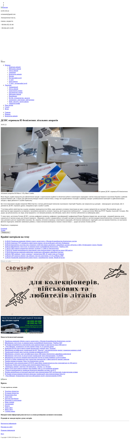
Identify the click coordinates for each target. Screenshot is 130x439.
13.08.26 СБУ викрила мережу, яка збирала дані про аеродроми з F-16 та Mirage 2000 (34, 256)
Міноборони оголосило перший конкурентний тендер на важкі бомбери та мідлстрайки (35, 357)
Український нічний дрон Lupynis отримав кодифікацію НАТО (27, 352)
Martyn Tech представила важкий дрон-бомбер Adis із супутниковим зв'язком (31, 368)
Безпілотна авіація (15, 74)
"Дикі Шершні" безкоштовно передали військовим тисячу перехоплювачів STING (33, 376)
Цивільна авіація (15, 67)
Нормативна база (11, 395)
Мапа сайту (9, 409)
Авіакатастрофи (14, 103)
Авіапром (12, 72)
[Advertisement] (62, 45)
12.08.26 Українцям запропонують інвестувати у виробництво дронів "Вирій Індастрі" (35, 257)
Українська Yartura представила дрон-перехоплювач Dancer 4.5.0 (27, 365)
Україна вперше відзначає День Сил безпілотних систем (24, 361)
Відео (7, 109)
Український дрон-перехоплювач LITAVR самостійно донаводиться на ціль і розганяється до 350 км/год (41, 363)
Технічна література (12, 391)
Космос (11, 76)
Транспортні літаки (15, 91)
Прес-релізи (9, 105)
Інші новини (13, 81)
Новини (7, 65)
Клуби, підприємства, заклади (19, 98)
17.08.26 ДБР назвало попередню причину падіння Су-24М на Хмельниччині (32, 248)
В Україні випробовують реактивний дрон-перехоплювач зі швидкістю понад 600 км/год (36, 345)
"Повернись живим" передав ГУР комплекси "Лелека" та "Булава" (28, 366)
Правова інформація (8, 430)
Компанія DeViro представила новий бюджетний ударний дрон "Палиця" (30, 348)
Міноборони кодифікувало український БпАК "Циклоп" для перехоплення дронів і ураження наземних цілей (43, 350)
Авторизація (9, 404)
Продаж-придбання (11, 398)
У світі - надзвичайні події (18, 83)
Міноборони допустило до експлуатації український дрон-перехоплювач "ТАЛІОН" (34, 356)
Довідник (8, 85)
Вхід (2, 434)
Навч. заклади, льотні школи (19, 101)
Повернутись (6, 232)
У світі (11, 80)
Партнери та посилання (13, 400)
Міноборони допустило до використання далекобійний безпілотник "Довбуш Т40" (33, 343)
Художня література (12, 393)
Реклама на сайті (6, 427)
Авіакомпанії (13, 87)
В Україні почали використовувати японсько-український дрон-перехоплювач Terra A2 (35, 374)
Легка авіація (13, 70)
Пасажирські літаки (16, 92)
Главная (7, 112)
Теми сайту (9, 407)
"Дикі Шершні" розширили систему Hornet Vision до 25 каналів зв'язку (29, 346)
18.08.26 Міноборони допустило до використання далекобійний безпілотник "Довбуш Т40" (36, 246)
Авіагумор (8, 397)
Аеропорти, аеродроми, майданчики (21, 100)
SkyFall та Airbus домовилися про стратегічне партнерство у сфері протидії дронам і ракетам (37, 359)
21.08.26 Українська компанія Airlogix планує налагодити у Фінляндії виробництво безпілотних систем (41, 241)
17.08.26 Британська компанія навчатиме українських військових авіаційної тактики (34, 252)
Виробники (13, 96)
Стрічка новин (10, 411)
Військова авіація (15, 69)
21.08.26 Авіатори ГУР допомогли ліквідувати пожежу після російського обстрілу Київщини (37, 243)
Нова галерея (9, 402)
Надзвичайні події (15, 78)
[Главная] (4, 7)
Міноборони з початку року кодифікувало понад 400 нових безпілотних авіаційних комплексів (38, 354)
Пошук (7, 406)
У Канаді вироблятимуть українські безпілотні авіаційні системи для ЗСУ (30, 370)
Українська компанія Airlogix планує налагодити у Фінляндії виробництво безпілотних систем (38, 341)
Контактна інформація (8, 423)
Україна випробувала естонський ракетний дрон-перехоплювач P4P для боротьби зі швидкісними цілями (41, 372)
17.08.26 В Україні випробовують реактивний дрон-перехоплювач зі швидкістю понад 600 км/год (39, 250)
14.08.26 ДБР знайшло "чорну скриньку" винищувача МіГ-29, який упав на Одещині (34, 254)
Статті (7, 107)
